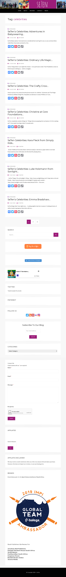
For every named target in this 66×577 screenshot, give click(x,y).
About (25, 10)
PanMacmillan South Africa (18, 554)
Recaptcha (11, 406)
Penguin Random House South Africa (21, 550)
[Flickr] (35, 315)
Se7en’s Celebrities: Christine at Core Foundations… (28, 113)
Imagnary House (13, 556)
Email (9, 376)
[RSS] (30, 315)
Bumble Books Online (16, 557)
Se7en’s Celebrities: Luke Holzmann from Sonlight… (30, 170)
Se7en (38, 572)
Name (10, 367)
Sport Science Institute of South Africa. (33, 477)
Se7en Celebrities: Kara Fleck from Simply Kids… (31, 141)
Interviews (12, 29)
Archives (32, 10)
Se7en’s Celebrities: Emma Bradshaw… (29, 199)
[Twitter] (27, 315)
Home (19, 10)
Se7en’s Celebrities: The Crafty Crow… (28, 86)
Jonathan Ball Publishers (17, 549)
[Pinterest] (33, 315)
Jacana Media (13, 559)
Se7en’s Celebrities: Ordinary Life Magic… (30, 60)
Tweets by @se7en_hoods (14, 291)
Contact (39, 10)
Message (10, 385)
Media (46, 10)
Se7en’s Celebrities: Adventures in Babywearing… (26, 33)
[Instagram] (38, 315)
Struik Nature (12, 552)
